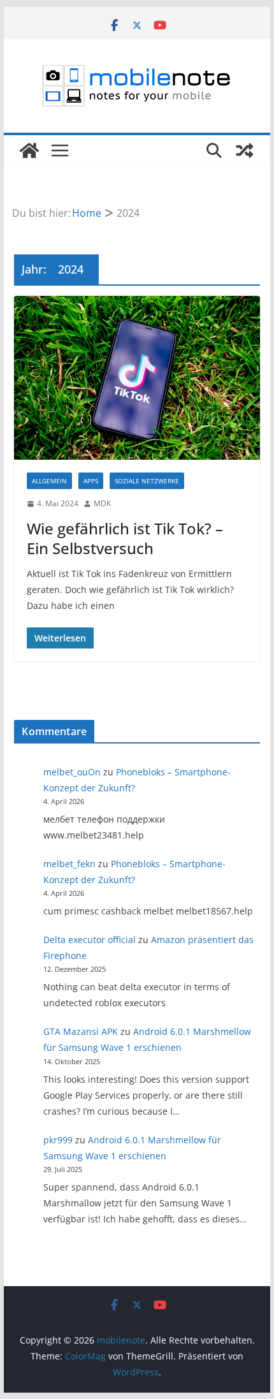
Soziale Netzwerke (147, 480)
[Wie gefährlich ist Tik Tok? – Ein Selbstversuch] (136, 378)
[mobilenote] (29, 150)
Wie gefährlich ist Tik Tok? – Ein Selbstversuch (125, 538)
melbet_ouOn (72, 772)
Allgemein (49, 480)
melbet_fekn (69, 864)
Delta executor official (89, 940)
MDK (102, 503)
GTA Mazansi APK (80, 1031)
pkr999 (58, 1140)
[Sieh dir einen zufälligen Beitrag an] (244, 150)
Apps (90, 480)
